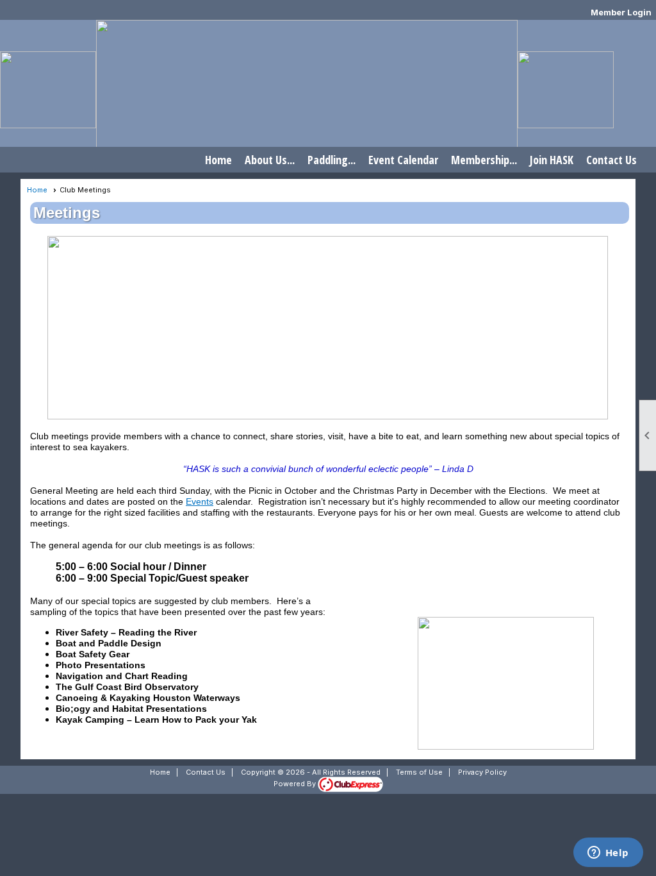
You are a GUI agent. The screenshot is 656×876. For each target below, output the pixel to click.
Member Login (621, 12)
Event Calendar (403, 159)
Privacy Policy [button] (482, 772)
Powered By (296, 783)
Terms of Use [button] (419, 772)
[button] (269, 160)
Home (218, 159)
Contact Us (611, 159)
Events (199, 501)
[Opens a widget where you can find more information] (608, 854)
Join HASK (551, 159)
